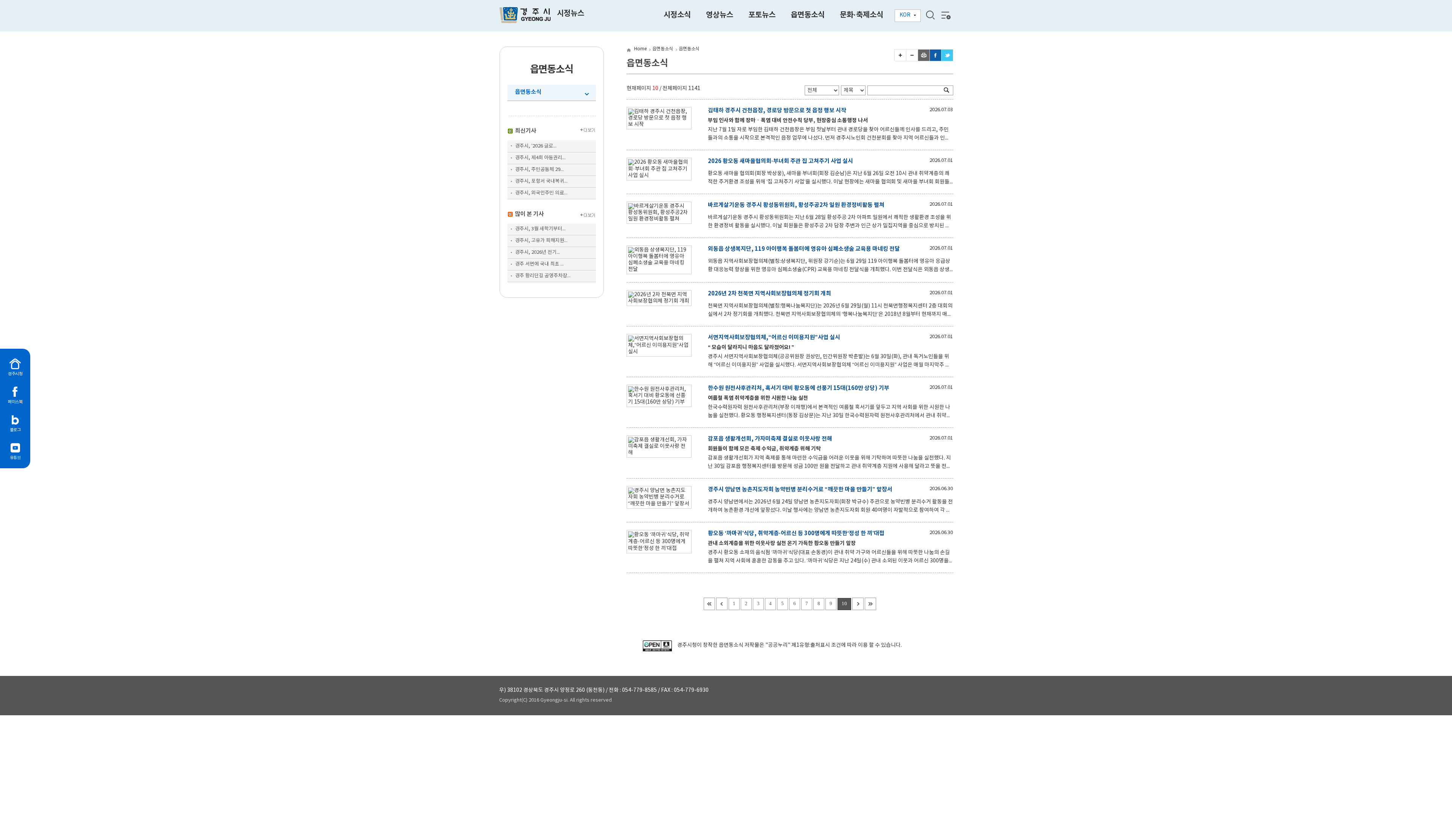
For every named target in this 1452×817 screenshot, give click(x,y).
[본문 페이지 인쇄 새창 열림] (923, 59)
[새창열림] (657, 650)
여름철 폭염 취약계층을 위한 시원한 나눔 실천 (758, 398)
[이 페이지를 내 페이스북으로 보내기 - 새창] (935, 59)
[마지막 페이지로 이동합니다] (870, 604)
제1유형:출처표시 (810, 645)
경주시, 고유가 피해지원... (541, 241)
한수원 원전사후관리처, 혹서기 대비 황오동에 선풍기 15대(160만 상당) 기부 (798, 388)
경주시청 (15, 373)
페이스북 (15, 401)
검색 (930, 15)
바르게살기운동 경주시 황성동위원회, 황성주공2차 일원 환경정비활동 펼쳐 (796, 205)
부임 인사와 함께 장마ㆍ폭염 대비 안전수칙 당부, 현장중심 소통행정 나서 (788, 120)
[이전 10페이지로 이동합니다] (722, 604)
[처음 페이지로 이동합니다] (709, 604)
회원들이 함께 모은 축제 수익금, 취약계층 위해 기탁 (764, 449)
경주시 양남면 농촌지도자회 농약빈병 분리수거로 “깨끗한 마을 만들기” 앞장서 (800, 489)
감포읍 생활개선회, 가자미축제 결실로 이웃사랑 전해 (770, 438)
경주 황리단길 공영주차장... (543, 276)
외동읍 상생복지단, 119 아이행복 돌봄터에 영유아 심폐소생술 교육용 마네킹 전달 (804, 248)
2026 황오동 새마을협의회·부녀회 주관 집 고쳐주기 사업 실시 (780, 161)
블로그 (15, 429)
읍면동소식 (528, 92)
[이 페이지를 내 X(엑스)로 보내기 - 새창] (947, 59)
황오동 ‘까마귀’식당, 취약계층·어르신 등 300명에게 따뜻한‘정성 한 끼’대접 (796, 533)
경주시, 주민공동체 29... (539, 169)
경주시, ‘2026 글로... (536, 146)
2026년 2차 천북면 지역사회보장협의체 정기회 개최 (769, 293)
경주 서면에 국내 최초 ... (539, 264)
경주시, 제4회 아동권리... (540, 158)
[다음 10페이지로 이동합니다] (858, 604)
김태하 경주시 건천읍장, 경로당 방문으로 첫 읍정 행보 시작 (777, 110)
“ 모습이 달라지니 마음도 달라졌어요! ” (751, 347)
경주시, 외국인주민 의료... (541, 193)
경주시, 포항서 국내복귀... (541, 181)
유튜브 (15, 457)
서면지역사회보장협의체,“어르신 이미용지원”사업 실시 (774, 337)
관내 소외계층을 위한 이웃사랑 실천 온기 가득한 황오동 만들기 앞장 (782, 543)
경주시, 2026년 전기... (537, 252)
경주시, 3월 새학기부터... (540, 229)
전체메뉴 (945, 15)
